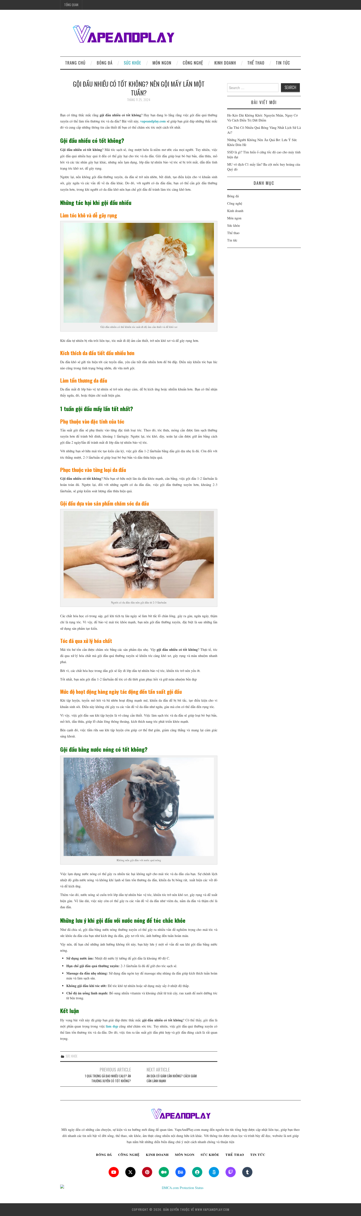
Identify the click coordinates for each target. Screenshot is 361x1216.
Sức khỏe (132, 63)
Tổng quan (71, 4)
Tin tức (283, 63)
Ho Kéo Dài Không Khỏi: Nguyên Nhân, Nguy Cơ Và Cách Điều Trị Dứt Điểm (262, 117)
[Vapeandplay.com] (123, 35)
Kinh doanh (225, 63)
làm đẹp (111, 1026)
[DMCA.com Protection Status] (180, 1188)
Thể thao (255, 63)
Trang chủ (75, 63)
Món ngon (162, 63)
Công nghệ (193, 63)
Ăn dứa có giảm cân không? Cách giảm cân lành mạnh (172, 1078)
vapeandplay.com (153, 121)
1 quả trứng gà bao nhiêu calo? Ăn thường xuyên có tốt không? (108, 1078)
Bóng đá (104, 63)
